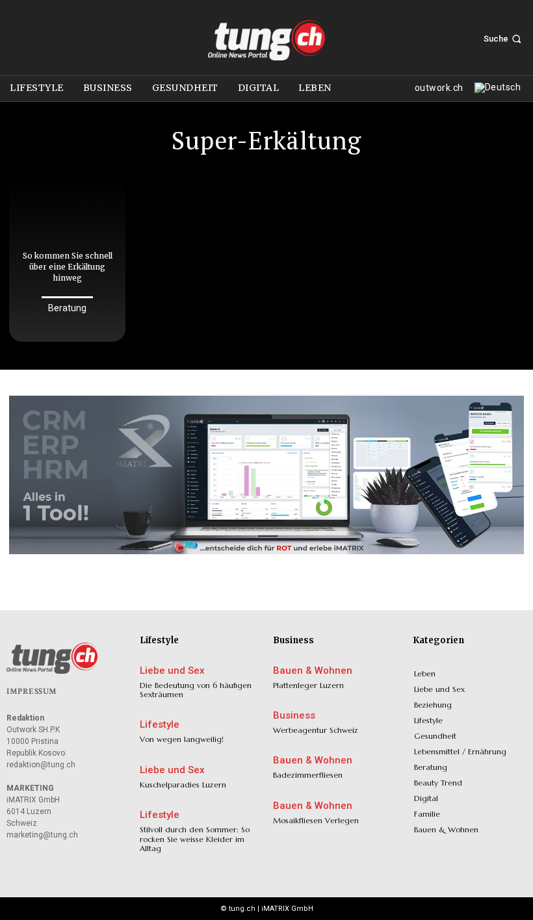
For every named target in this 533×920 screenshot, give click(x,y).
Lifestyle (159, 725)
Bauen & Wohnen (312, 671)
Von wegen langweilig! (182, 739)
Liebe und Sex (172, 671)
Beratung (67, 308)
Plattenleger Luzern (308, 685)
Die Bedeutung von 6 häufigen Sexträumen (196, 689)
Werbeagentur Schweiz (315, 730)
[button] (504, 38)
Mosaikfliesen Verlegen (316, 820)
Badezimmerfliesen (308, 775)
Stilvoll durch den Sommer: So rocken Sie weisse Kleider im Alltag (195, 838)
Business (294, 716)
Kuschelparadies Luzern (183, 784)
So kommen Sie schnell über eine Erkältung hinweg (67, 267)
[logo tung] (266, 40)
